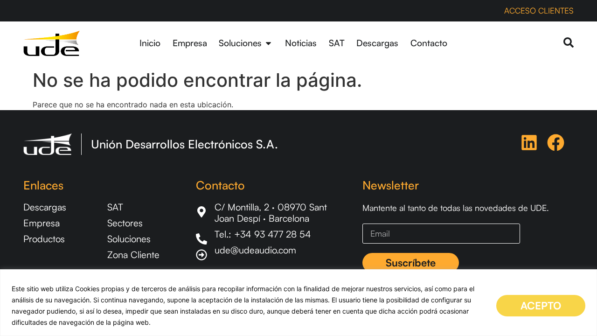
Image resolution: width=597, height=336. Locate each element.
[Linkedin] (529, 142)
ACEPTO (541, 305)
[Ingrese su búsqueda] (568, 43)
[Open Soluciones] (268, 43)
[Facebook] (555, 142)
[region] (298, 302)
